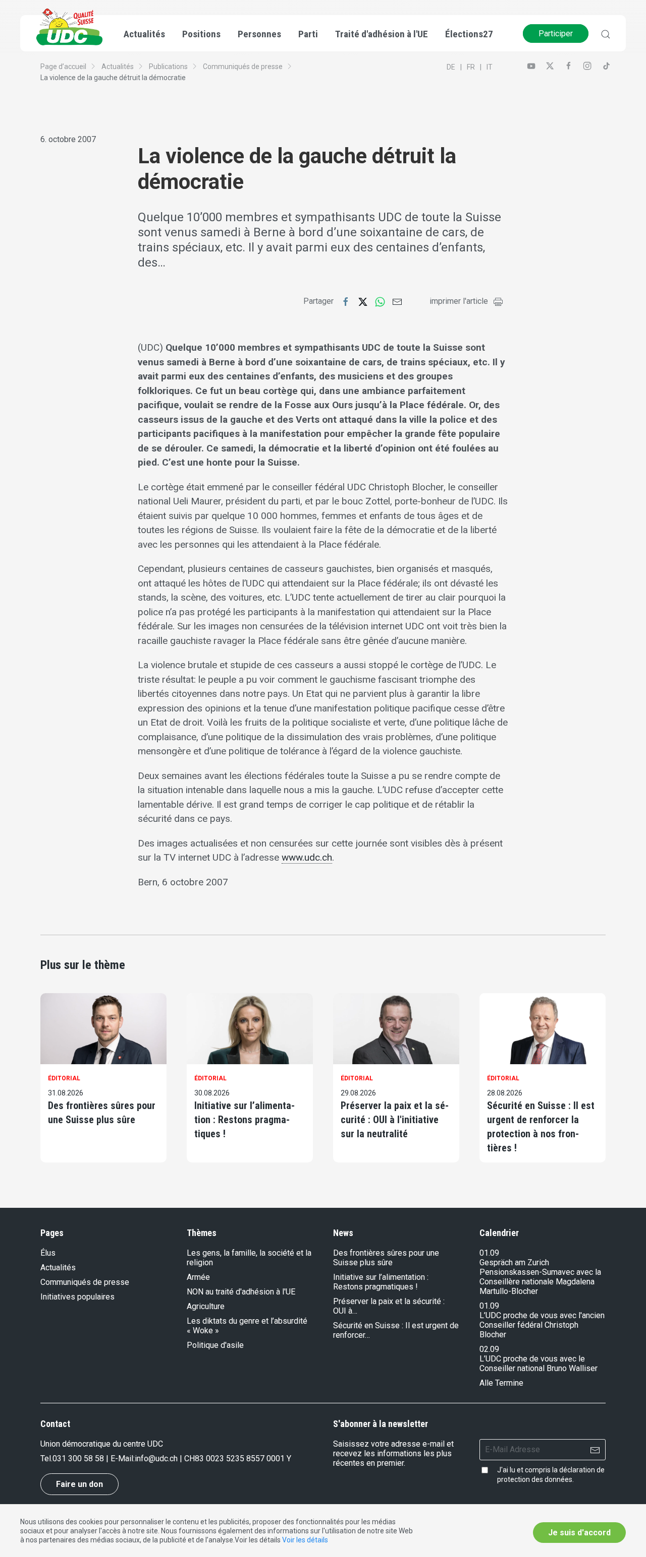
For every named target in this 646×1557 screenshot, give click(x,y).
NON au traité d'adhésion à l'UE (241, 1291)
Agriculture (206, 1306)
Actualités (117, 66)
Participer (556, 33)
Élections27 (469, 34)
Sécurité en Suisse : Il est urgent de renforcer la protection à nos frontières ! (541, 1126)
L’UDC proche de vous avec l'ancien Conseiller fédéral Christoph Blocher (542, 1325)
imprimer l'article (458, 301)
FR (471, 67)
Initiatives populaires (77, 1297)
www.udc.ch (307, 857)
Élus (48, 1253)
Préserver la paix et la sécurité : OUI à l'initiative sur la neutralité (395, 1119)
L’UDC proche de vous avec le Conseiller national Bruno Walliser (538, 1363)
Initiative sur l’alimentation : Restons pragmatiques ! (244, 1119)
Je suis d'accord (579, 1532)
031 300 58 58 (78, 1458)
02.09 (489, 1349)
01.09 (489, 1253)
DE (451, 67)
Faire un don (79, 1484)
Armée (198, 1277)
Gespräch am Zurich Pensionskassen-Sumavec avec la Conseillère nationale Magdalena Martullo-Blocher (540, 1277)
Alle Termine (501, 1383)
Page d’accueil (63, 66)
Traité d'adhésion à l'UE (381, 34)
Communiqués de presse (243, 66)
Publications (168, 66)
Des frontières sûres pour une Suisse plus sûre (101, 1112)
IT (490, 67)
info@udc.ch (156, 1458)
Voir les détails (305, 1540)
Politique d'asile (215, 1345)
